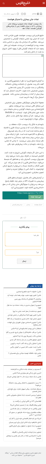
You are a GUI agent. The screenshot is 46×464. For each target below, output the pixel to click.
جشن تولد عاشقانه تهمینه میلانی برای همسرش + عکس (24, 354)
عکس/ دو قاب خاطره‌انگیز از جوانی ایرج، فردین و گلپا (23, 332)
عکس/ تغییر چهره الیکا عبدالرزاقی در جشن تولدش (24, 315)
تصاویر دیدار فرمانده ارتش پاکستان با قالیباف (26, 432)
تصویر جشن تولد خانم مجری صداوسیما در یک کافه (24, 318)
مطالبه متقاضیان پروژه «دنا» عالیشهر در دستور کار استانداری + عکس (25, 413)
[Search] (3, 4)
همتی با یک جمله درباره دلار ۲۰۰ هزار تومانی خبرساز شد (24, 377)
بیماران (28, 205)
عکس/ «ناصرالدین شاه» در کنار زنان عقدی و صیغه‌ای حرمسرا (23, 437)
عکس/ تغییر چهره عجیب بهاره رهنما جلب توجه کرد (24, 295)
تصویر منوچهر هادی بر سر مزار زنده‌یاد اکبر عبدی (25, 339)
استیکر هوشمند (38, 205)
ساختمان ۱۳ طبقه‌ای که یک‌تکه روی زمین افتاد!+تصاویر (27, 300)
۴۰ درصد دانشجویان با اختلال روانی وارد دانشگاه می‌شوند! (25, 384)
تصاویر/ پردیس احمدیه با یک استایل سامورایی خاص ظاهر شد (24, 396)
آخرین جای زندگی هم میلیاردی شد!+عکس (27, 373)
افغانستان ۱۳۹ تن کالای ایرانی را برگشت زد (27, 401)
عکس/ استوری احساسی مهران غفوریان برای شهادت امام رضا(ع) (24, 323)
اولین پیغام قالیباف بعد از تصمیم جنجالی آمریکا (25, 405)
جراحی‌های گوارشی (17, 205)
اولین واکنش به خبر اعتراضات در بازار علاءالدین (25, 408)
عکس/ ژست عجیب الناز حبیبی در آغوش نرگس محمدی (25, 348)
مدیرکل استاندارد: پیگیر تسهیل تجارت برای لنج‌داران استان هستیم (24, 390)
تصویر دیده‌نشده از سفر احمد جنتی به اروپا (27, 311)
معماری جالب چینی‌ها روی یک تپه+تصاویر (27, 336)
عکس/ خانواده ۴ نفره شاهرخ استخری (28, 291)
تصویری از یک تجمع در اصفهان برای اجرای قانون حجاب (25, 427)
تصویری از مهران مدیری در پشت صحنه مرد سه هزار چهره (24, 306)
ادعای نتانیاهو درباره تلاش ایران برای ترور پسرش (25, 422)
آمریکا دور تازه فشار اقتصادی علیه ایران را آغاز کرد (25, 418)
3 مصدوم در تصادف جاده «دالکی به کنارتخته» (26, 369)
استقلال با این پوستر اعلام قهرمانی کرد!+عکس (26, 328)
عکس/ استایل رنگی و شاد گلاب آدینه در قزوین (25, 343)
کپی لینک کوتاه (36, 197)
